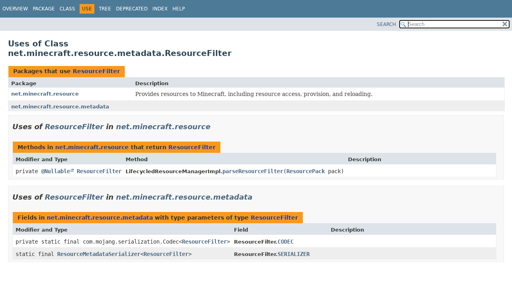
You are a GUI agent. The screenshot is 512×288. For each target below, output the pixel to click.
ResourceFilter (96, 71)
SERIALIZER (294, 254)
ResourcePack (305, 171)
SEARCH (386, 24)
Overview (15, 9)
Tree (105, 9)
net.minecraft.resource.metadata (60, 107)
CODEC (286, 241)
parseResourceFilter (252, 171)
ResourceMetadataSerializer (98, 254)
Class (67, 9)
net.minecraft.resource (45, 94)
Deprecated (132, 9)
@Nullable (55, 171)
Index (160, 9)
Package (44, 9)
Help (178, 9)
